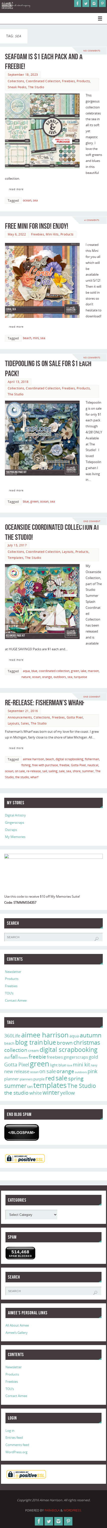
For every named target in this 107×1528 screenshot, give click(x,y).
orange (47, 677)
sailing (53, 771)
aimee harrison (33, 759)
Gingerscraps (14, 822)
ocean (27, 200)
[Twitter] (85, 3)
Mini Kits (52, 234)
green (34, 501)
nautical (92, 765)
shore (77, 771)
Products (83, 81)
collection (15, 1049)
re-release (33, 771)
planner (11, 1079)
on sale (20, 771)
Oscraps (11, 830)
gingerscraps (76, 1057)
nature (26, 677)
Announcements (20, 717)
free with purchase (45, 765)
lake (83, 671)
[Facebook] (77, 3)
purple (39, 1078)
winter (51, 1092)
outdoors (60, 677)
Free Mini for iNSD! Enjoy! (36, 226)
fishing (26, 765)
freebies (55, 1057)
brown (65, 1042)
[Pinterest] (102, 3)
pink (93, 1071)
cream (33, 1050)
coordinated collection (54, 671)
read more (16, 189)
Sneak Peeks (17, 87)
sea (35, 200)
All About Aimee (17, 1325)
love (69, 1065)
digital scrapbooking (69, 759)
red (50, 1078)
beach (27, 338)
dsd (7, 1057)
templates (50, 1085)
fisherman (92, 759)
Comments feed (17, 1445)
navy (94, 1065)
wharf (34, 777)
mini (36, 338)
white (35, 1093)
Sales (25, 723)
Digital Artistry (15, 815)
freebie (64, 765)
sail (44, 771)
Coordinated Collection (43, 81)
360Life (12, 1035)
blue (26, 501)
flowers (23, 1057)
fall (14, 1056)
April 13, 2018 (18, 382)
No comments (91, 50)
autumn (91, 1035)
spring (76, 1078)
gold (93, 1057)
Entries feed (14, 1438)
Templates (16, 558)
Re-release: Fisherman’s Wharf (45, 703)
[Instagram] (94, 3)
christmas (86, 1042)
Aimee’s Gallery (16, 1333)
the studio (22, 777)
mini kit (81, 1064)
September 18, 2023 (23, 74)
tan (30, 1086)
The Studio (36, 87)
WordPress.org (16, 1452)
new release (16, 1071)
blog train (29, 1042)
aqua (26, 671)
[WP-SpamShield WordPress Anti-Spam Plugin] (21, 1132)
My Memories (15, 837)
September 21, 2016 (23, 711)
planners (26, 1079)
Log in (9, 1431)
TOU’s (9, 993)
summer (88, 771)
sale (62, 771)
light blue (58, 1064)
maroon (93, 671)
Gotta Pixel (75, 717)
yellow (67, 1092)
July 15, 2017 (17, 545)
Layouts (68, 552)
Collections (16, 81)
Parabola (52, 1510)
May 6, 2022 (17, 234)
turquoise (80, 677)
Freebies (68, 81)
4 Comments (91, 220)
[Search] (96, 938)
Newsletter (13, 972)
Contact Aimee (16, 1000)
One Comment (91, 521)
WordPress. (72, 1510)
